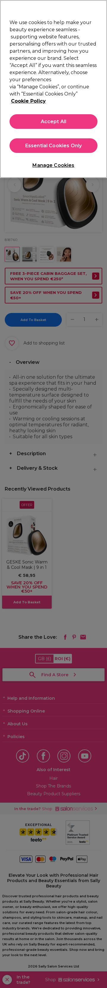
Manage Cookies (53, 165)
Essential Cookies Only (53, 145)
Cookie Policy (28, 101)
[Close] (99, 8)
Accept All (54, 121)
